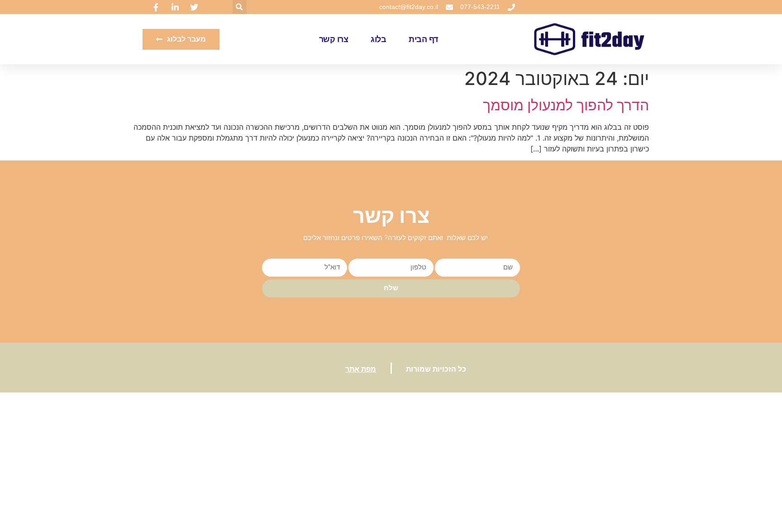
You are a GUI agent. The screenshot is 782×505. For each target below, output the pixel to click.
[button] (240, 7)
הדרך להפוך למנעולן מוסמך (566, 105)
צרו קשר (333, 39)
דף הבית (423, 39)
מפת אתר (360, 369)
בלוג (378, 39)
